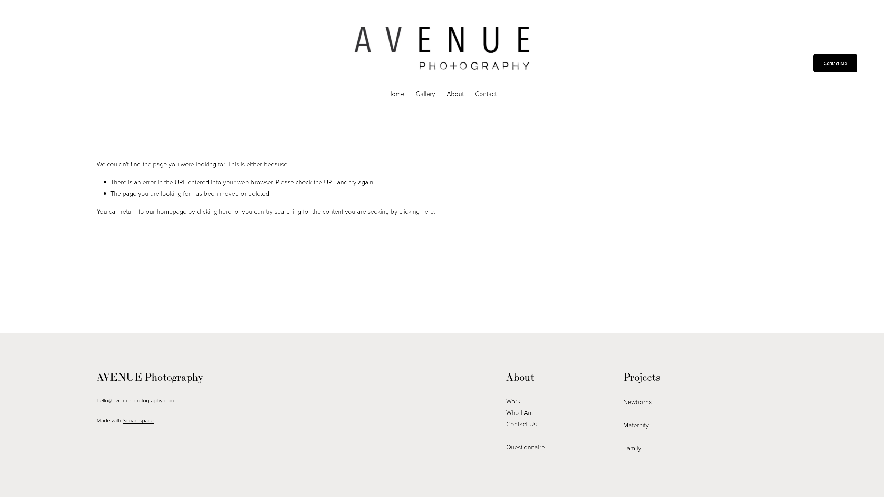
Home (395, 93)
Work (513, 401)
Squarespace (138, 420)
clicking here (214, 211)
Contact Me (835, 63)
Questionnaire (525, 446)
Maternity (636, 424)
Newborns (637, 401)
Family (632, 448)
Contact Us (521, 423)
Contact (486, 93)
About (455, 93)
